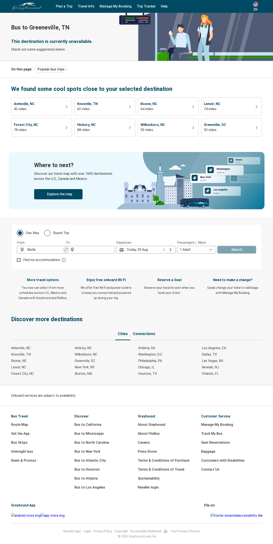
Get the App (20, 434)
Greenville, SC (85, 361)
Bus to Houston (87, 469)
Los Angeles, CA (214, 348)
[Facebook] (204, 515)
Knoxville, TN (21, 354)
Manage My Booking (217, 425)
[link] (136, 180)
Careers (144, 442)
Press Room (147, 451)
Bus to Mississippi (89, 434)
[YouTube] (207, 515)
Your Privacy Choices (185, 531)
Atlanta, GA (146, 348)
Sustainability (149, 478)
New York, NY (84, 367)
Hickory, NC (83, 348)
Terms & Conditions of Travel (161, 469)
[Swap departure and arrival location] (66, 250)
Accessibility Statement (145, 531)
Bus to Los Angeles (89, 487)
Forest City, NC (22, 374)
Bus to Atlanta (86, 478)
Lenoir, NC (18, 367)
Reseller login (148, 487)
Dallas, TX (209, 354)
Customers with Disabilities (223, 460)
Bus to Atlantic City (90, 460)
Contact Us (210, 469)
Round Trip (61, 233)
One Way (32, 233)
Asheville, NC (20, 348)
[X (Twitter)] (210, 515)
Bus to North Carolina (91, 442)
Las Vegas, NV (212, 361)
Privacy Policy (102, 531)
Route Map (19, 425)
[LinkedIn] (208, 515)
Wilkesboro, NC (86, 354)
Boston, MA (83, 374)
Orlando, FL (210, 374)
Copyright (121, 531)
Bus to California (87, 425)
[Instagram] (206, 515)
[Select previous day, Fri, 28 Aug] (164, 249)
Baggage (208, 451)
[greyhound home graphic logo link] (27, 6)
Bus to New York (87, 451)
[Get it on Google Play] (26, 515)
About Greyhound (151, 425)
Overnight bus (22, 451)
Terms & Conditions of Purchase (163, 460)
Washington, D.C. (150, 354)
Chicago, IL (146, 367)
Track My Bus (211, 434)
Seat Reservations (215, 442)
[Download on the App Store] (53, 515)
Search (236, 250)
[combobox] (45, 249)
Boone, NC (19, 361)
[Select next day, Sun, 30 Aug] (170, 249)
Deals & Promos (23, 460)
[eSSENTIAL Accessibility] (237, 515)
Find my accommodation (41, 260)
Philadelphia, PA (150, 361)
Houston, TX (147, 374)
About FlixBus (149, 434)
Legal (87, 531)
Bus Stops (19, 442)
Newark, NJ (210, 367)
